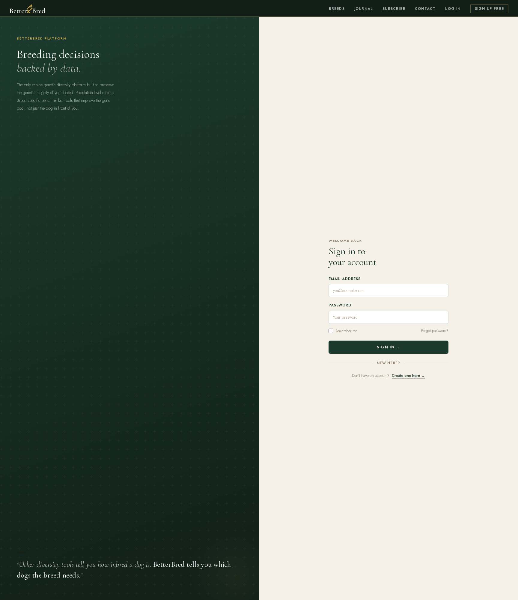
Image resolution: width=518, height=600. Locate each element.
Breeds (337, 8)
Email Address (345, 279)
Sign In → (388, 347)
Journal (363, 8)
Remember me (346, 331)
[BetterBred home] (27, 8)
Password (340, 305)
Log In (452, 8)
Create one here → (408, 375)
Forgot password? (434, 330)
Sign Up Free (489, 8)
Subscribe (394, 8)
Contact (425, 8)
